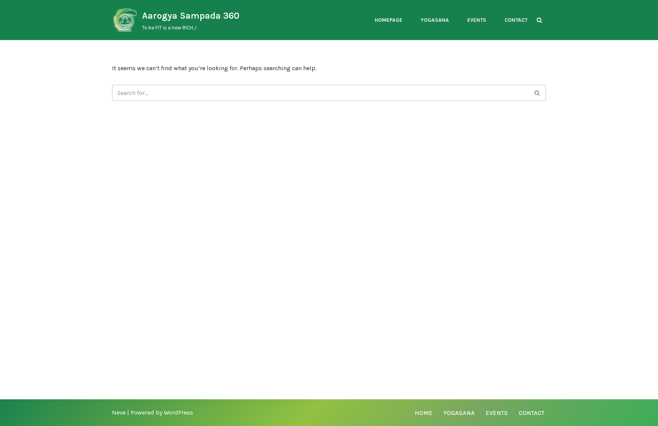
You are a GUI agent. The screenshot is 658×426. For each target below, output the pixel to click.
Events (476, 20)
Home (424, 412)
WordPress (178, 412)
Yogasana (435, 20)
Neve (119, 412)
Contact (516, 20)
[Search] (539, 20)
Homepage (388, 20)
